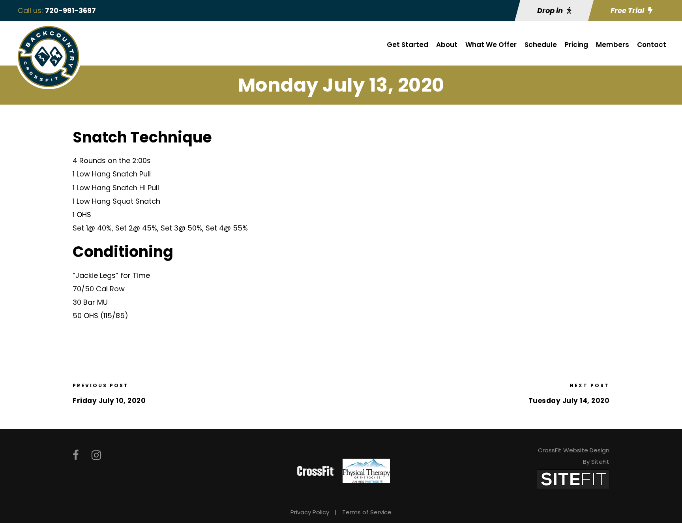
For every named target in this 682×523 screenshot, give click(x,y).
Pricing (576, 44)
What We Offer (491, 44)
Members (612, 44)
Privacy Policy (309, 512)
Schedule (541, 44)
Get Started (407, 44)
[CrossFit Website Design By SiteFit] (573, 478)
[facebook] (76, 455)
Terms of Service (367, 512)
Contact (651, 44)
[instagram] (96, 455)
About (446, 44)
